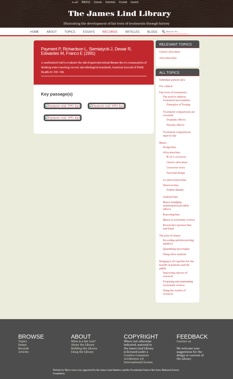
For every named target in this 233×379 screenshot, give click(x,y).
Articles (132, 31)
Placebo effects (175, 125)
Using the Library (82, 352)
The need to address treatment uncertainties (176, 98)
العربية (75, 1)
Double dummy (175, 189)
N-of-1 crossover (176, 156)
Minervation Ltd (73, 370)
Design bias (169, 147)
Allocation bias (168, 58)
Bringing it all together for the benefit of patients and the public (176, 264)
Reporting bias (171, 214)
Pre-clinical (166, 86)
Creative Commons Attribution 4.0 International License (138, 358)
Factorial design (176, 172)
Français (98, 1)
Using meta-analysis (174, 254)
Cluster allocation (169, 51)
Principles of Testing (178, 104)
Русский (123, 1)
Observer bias (171, 185)
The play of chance (170, 235)
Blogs (152, 31)
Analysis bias (170, 196)
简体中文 (86, 1)
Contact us (184, 341)
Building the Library (84, 348)
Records (109, 31)
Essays (89, 31)
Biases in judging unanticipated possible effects (176, 205)
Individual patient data (172, 79)
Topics (69, 31)
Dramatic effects (176, 119)
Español (134, 1)
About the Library (82, 345)
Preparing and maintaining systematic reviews (178, 283)
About (52, 31)
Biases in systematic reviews (179, 219)
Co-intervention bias (174, 179)
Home (34, 31)
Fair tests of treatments (173, 92)
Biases (163, 142)
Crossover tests (176, 167)
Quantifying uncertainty (176, 248)
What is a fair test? (83, 341)
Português (110, 1)
